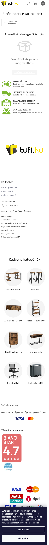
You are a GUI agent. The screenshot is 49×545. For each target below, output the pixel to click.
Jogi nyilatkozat (7, 230)
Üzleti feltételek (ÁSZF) (10, 237)
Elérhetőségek (7, 216)
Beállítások (23, 529)
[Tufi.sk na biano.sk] (11, 448)
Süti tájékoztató (7, 233)
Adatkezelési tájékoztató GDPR (14, 223)
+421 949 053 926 (12, 205)
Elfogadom (23, 538)
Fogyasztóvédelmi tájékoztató (14, 226)
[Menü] (43, 3)
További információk (29, 522)
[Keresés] (28, 3)
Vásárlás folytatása (24, 72)
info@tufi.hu (10, 201)
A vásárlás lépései (8, 220)
